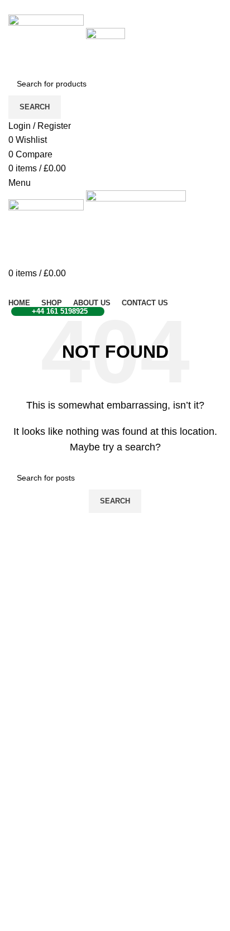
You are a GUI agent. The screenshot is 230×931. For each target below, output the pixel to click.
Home (20, 788)
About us (26, 830)
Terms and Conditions (51, 887)
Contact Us (30, 908)
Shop (19, 809)
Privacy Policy (36, 866)
